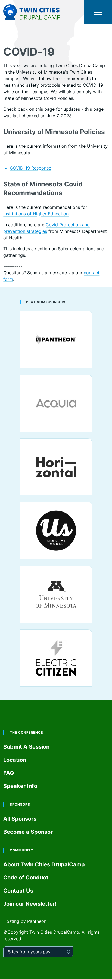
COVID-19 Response (30, 168)
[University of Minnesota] (56, 594)
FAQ (8, 773)
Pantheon (36, 921)
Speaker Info (20, 786)
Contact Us (18, 890)
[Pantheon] (56, 339)
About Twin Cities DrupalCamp (44, 864)
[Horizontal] (56, 467)
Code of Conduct (25, 877)
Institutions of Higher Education (36, 213)
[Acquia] (56, 403)
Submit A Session (26, 746)
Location (14, 760)
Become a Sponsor (28, 832)
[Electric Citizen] (56, 658)
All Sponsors (19, 818)
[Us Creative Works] (56, 530)
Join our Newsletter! (30, 903)
